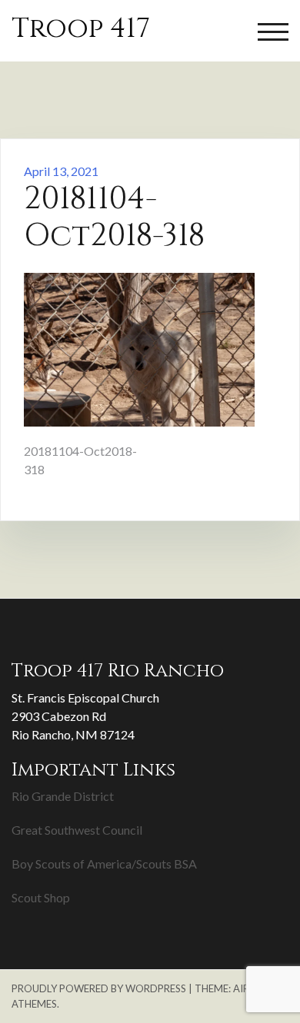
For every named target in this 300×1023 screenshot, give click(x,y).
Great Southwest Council (77, 829)
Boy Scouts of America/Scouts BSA (104, 863)
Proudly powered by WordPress (99, 988)
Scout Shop (41, 897)
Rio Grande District (63, 796)
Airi (242, 988)
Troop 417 (81, 28)
